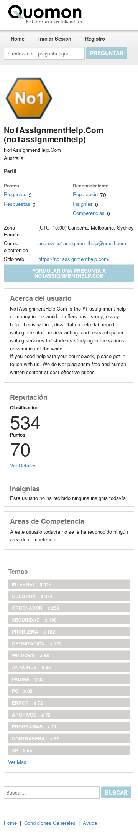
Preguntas (15, 194)
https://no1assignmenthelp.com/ (74, 258)
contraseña (35, 738)
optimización (37, 643)
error (27, 702)
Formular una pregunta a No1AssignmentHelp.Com (69, 273)
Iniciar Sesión (54, 38)
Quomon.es (109, 13)
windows (30, 655)
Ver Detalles (23, 465)
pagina (28, 679)
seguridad (34, 619)
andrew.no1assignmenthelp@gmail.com (82, 243)
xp (22, 750)
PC (22, 690)
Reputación (85, 194)
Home (18, 38)
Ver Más (17, 761)
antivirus (31, 667)
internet (32, 584)
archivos (31, 714)
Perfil (10, 170)
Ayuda (90, 822)
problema (33, 631)
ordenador (35, 607)
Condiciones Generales (50, 822)
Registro (95, 38)
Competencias (89, 213)
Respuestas (17, 203)
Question (32, 596)
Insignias (83, 203)
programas (34, 726)
